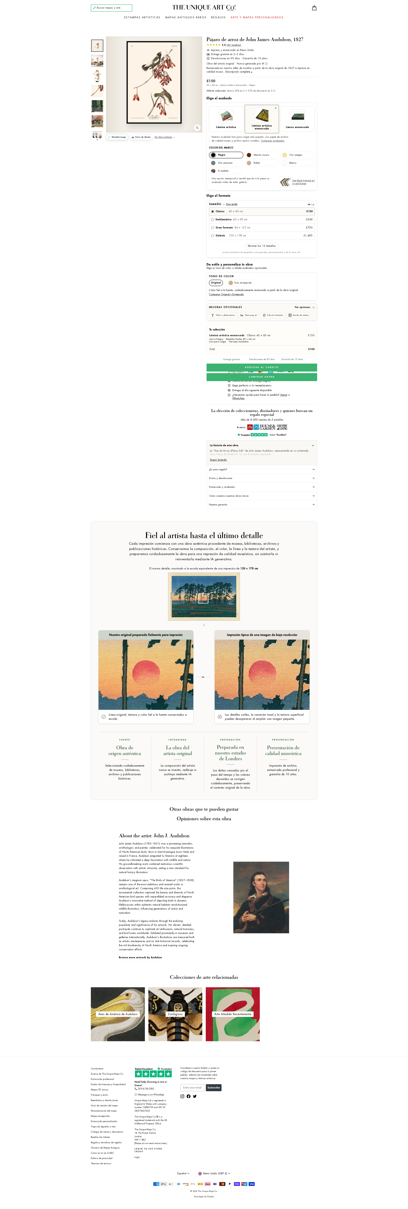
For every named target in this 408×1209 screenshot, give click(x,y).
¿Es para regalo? (218, 469)
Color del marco (221, 147)
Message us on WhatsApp (151, 1095)
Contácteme (97, 1069)
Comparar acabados (272, 141)
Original (216, 283)
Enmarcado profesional (102, 1079)
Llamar (283, 395)
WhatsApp (238, 398)
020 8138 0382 (146, 1089)
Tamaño (261, 204)
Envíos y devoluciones (220, 478)
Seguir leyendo (218, 460)
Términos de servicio (101, 1164)
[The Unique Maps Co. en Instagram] (182, 1096)
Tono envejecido (243, 283)
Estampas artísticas (142, 17)
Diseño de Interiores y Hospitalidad (108, 1084)
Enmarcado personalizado (104, 1121)
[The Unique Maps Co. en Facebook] (188, 1096)
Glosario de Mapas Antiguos (105, 1148)
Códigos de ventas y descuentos (107, 1132)
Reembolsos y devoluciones (104, 1100)
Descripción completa (237, 72)
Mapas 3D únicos (99, 1090)
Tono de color (221, 276)
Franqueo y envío (99, 1095)
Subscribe (214, 1087)
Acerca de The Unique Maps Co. (107, 1074)
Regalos (218, 17)
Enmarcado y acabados (222, 487)
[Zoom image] (197, 127)
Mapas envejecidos (100, 1116)
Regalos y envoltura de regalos (106, 1143)
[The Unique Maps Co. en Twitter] (195, 1096)
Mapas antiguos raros (186, 17)
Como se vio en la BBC (102, 1153)
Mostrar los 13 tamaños (262, 246)
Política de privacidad (102, 1158)
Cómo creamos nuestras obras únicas (229, 496)
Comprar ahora (262, 377)
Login (137, 1157)
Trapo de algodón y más (103, 1127)
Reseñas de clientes (100, 1137)
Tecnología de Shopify (204, 1197)
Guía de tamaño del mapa (104, 1106)
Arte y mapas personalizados (257, 17)
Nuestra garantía (218, 504)
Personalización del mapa (104, 1111)
